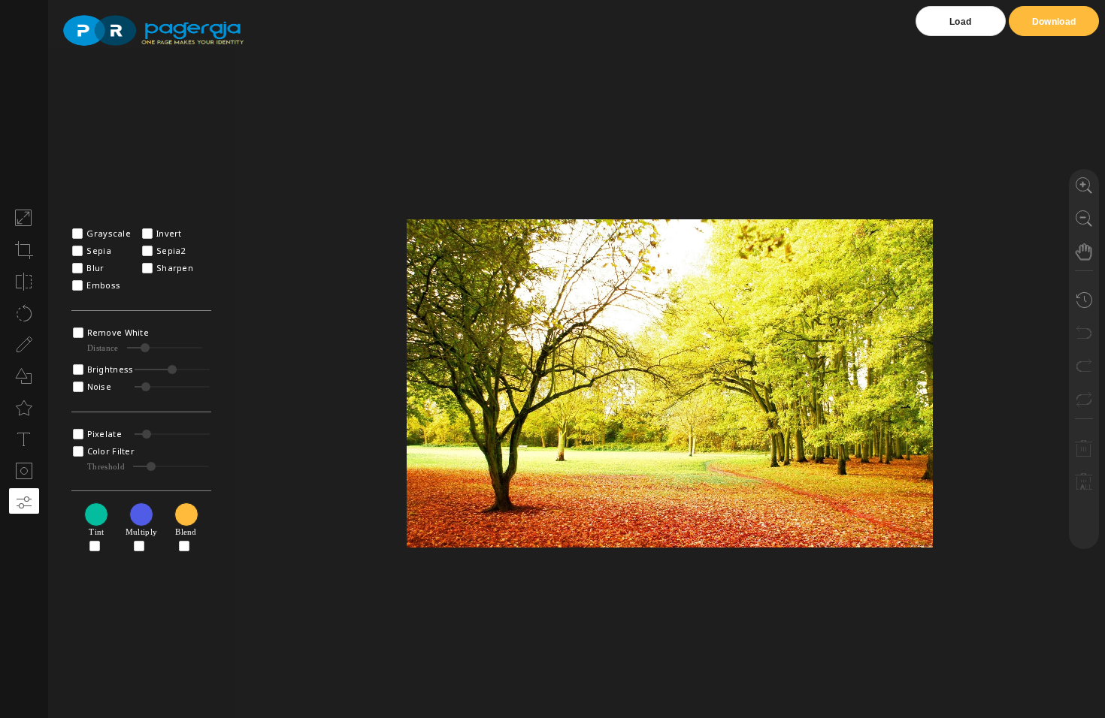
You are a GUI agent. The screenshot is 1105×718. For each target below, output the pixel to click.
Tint (96, 531)
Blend (186, 531)
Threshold (106, 466)
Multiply (141, 531)
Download (1054, 22)
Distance (102, 347)
